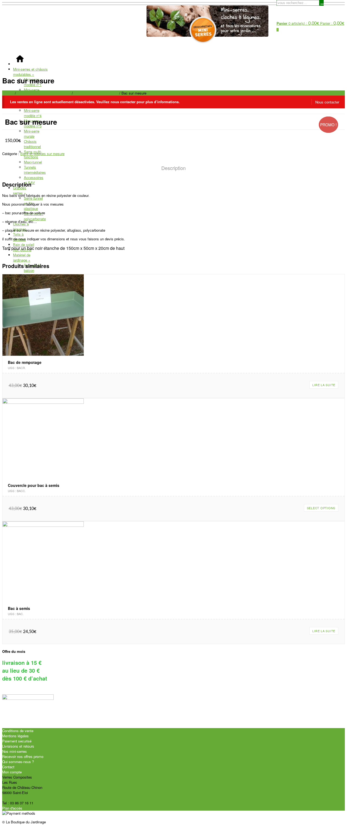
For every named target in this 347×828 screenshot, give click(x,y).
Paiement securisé (16, 741)
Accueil (8, 93)
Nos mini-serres (14, 751)
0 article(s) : (298, 23)
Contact (8, 766)
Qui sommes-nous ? (18, 761)
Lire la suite (323, 385)
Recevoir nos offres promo (22, 756)
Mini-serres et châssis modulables (30, 72)
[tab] (173, 168)
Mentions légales (15, 735)
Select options (321, 508)
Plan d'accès (12, 808)
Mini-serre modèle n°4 (32, 113)
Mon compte (12, 772)
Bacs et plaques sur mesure (96, 93)
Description (173, 167)
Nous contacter (327, 102)
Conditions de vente (17, 730)
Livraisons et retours (18, 746)
